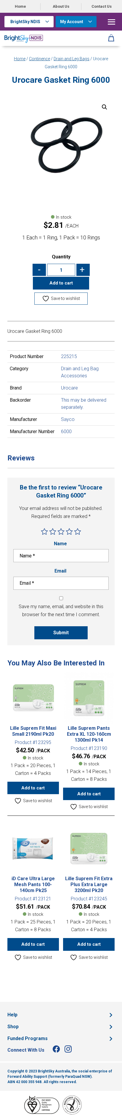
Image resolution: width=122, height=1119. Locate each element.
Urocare (69, 388)
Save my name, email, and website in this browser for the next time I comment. (61, 610)
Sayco (68, 419)
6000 (66, 431)
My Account (71, 21)
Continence (39, 58)
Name (61, 543)
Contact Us (102, 6)
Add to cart (61, 283)
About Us (61, 6)
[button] (104, 107)
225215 (69, 356)
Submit (61, 632)
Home (20, 6)
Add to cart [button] (33, 788)
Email (61, 571)
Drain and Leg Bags (71, 58)
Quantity (61, 257)
